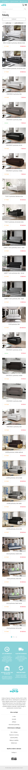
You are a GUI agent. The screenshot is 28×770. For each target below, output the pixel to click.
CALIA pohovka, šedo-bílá (14, 578)
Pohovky (4, 12)
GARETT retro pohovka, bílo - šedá (14, 299)
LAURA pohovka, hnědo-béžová (14, 452)
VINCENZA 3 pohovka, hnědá (14, 171)
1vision (21, 767)
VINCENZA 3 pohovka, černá (14, 145)
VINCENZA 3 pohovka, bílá (14, 94)
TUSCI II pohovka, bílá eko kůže (14, 196)
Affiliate (14, 722)
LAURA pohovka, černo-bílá (14, 529)
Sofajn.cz (14, 752)
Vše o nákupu (14, 732)
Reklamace (14, 743)
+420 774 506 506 (15, 1)
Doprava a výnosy (14, 735)
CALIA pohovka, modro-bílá (14, 554)
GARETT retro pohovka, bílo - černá (14, 273)
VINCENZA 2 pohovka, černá (14, 350)
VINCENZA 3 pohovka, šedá (14, 119)
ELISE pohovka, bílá (14, 324)
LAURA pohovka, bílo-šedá (14, 503)
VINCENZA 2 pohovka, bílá (14, 426)
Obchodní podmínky (14, 724)
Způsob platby (14, 737)
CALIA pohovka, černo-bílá (14, 628)
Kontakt (14, 719)
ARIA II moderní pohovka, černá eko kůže (14, 68)
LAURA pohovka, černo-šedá (14, 478)
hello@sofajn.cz (6, 1)
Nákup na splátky (14, 740)
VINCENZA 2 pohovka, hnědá (14, 375)
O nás (14, 716)
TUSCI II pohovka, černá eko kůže (14, 222)
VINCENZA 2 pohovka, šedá (14, 401)
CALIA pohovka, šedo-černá (14, 603)
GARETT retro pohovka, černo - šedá (14, 247)
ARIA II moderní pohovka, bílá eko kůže (14, 43)
